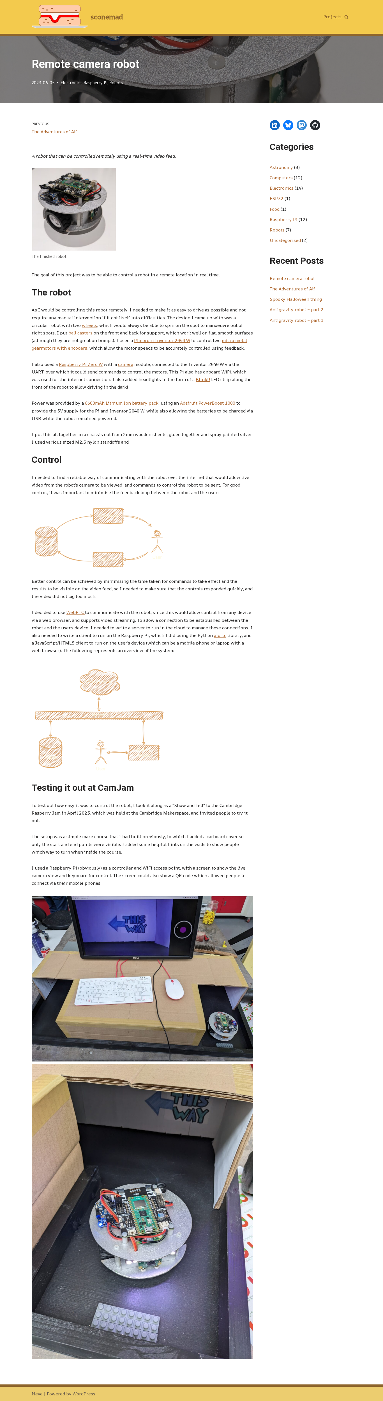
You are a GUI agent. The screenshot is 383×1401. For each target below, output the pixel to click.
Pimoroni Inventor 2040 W (162, 340)
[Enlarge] (108, 175)
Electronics (71, 82)
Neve (37, 1394)
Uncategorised (285, 240)
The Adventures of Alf (292, 289)
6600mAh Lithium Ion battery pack (121, 403)
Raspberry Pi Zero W (81, 364)
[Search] (346, 17)
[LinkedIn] (275, 125)
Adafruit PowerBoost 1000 (207, 403)
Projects (333, 16)
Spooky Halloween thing (296, 299)
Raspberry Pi (95, 82)
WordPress (84, 1394)
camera (125, 364)
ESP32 (276, 198)
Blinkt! (203, 379)
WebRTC (75, 612)
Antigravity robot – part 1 (297, 320)
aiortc (220, 635)
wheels (89, 325)
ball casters (80, 333)
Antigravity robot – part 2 (297, 309)
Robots (116, 82)
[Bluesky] (288, 125)
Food (275, 209)
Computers (281, 178)
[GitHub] (315, 125)
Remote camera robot (292, 278)
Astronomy (281, 167)
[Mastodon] (302, 125)
